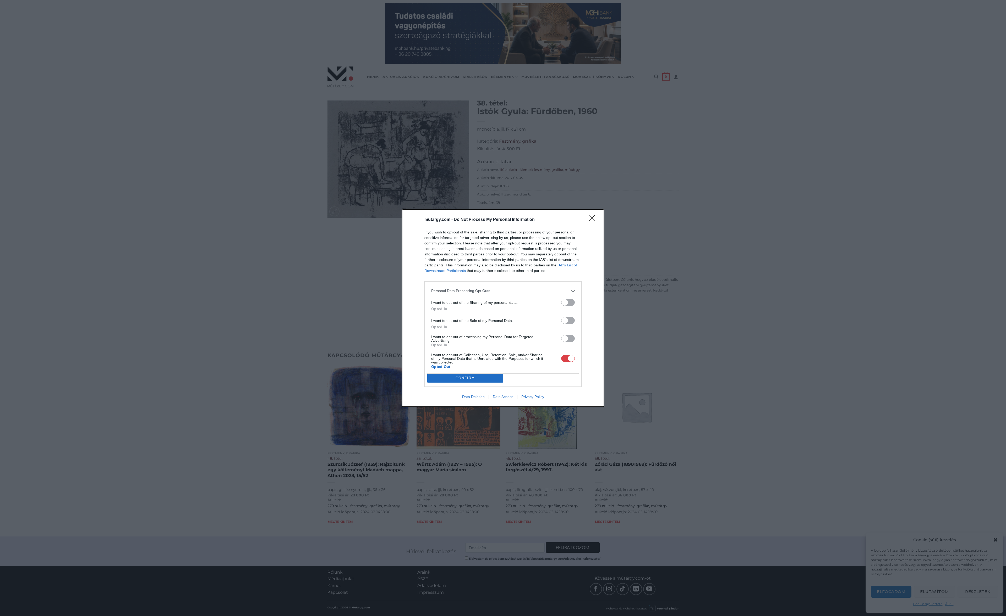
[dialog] (503, 308)
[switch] (568, 302)
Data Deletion (473, 397)
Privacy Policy (532, 397)
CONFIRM (465, 378)
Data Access (503, 397)
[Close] (594, 220)
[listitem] (503, 291)
